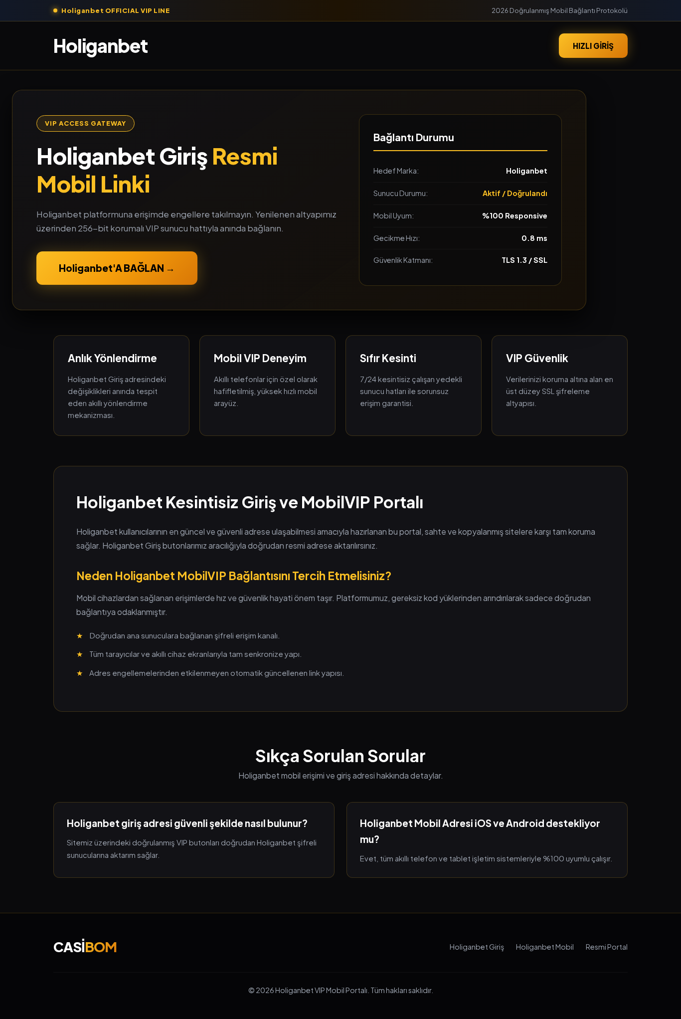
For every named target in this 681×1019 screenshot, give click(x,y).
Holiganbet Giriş (477, 946)
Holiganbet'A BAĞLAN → (117, 268)
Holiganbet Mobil (545, 946)
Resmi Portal (607, 946)
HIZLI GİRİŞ (593, 45)
